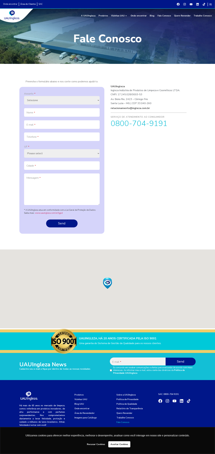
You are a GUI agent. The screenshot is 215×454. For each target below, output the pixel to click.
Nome (30, 112)
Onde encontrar (139, 15)
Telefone (32, 137)
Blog (152, 15)
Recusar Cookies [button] (96, 444)
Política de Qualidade (126, 404)
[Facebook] (178, 4)
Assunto (29, 93)
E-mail (30, 124)
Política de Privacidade (127, 399)
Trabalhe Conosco (203, 15)
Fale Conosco (164, 15)
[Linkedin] (197, 4)
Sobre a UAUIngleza (126, 394)
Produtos (103, 15)
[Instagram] (184, 4)
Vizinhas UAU (118, 15)
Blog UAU (79, 404)
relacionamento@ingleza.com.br (130, 108)
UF (26, 146)
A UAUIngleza (88, 15)
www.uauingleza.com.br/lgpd (49, 213)
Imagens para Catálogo (85, 417)
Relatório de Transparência (129, 408)
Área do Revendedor (84, 413)
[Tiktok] (204, 4)
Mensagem (33, 178)
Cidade (31, 165)
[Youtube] (191, 4)
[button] (107, 283)
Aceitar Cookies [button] (119, 444)
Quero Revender (182, 15)
